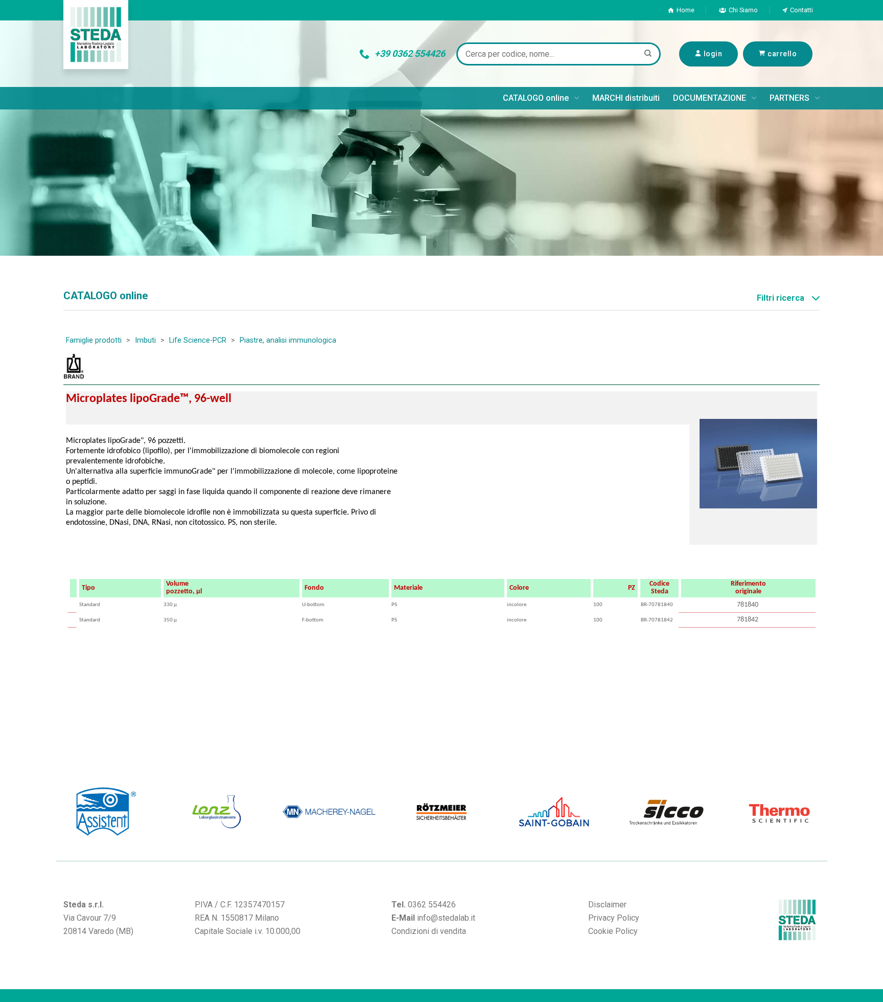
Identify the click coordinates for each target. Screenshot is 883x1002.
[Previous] (61, 812)
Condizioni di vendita (428, 931)
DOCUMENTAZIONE (709, 98)
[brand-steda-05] (646, 811)
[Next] (822, 812)
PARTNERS (789, 98)
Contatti (801, 10)
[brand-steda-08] (758, 811)
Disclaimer (607, 904)
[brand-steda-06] (196, 811)
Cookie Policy (613, 931)
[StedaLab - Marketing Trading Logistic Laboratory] (95, 34)
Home (685, 10)
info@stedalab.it (446, 918)
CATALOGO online (536, 98)
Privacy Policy (613, 918)
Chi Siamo (743, 10)
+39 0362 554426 (410, 53)
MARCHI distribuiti (626, 98)
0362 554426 (432, 904)
